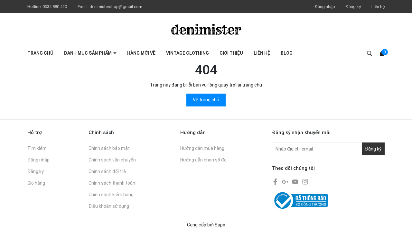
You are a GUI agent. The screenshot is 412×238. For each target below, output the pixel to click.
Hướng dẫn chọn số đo (203, 159)
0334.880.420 (55, 6)
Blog (287, 53)
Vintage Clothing (187, 53)
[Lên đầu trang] (401, 227)
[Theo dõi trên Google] (285, 181)
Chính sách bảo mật (109, 148)
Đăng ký (353, 6)
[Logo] (206, 29)
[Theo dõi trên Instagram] (305, 181)
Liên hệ (378, 6)
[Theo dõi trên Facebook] (275, 181)
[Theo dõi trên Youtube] (295, 181)
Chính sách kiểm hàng (111, 194)
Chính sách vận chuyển (112, 159)
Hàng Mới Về (141, 53)
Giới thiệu (231, 53)
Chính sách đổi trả (107, 171)
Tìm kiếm (37, 148)
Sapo (220, 224)
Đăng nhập (325, 6)
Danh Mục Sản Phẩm (88, 53)
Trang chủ (40, 53)
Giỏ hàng (36, 183)
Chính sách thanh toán (112, 183)
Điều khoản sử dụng (109, 206)
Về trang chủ (206, 99)
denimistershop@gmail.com (115, 6)
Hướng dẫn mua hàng (202, 148)
